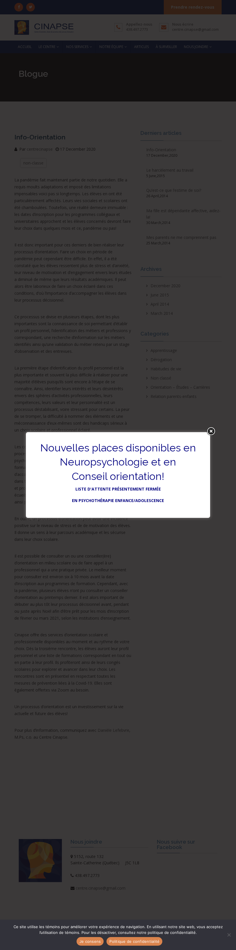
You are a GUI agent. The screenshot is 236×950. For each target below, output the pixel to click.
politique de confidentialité (172, 932)
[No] (229, 935)
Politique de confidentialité (134, 941)
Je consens (90, 941)
